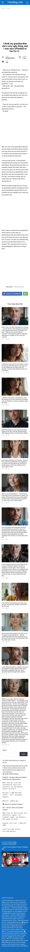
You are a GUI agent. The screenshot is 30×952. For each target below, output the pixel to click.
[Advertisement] (15, 25)
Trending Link (15, 2)
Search (4, 750)
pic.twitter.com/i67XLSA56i (9, 844)
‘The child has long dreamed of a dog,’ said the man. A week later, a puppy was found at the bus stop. (14, 604)
